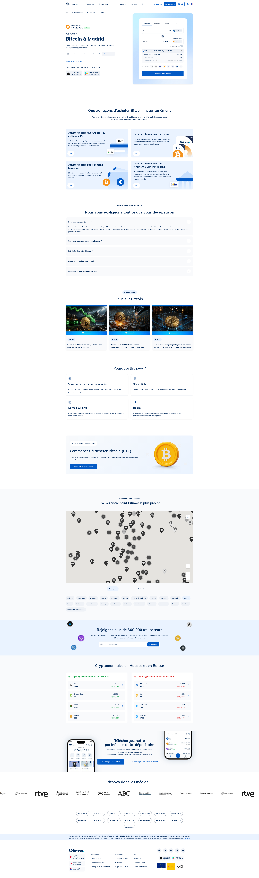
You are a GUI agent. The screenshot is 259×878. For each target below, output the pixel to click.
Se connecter (170, 4)
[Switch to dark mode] (187, 4)
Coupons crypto (96, 859)
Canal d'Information (141, 867)
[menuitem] (90, 4)
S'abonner (153, 644)
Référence (119, 854)
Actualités (137, 859)
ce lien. (187, 838)
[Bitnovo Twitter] (165, 850)
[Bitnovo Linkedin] (171, 850)
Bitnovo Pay (95, 854)
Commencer (108, 54)
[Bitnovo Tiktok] (177, 850)
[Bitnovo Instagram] (159, 850)
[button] (192, 4)
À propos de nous (121, 859)
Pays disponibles (121, 867)
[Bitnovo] (72, 4)
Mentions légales (97, 863)
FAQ (135, 854)
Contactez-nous (139, 863)
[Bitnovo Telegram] (183, 850)
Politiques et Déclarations (100, 867)
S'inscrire (158, 4)
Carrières (118, 863)
